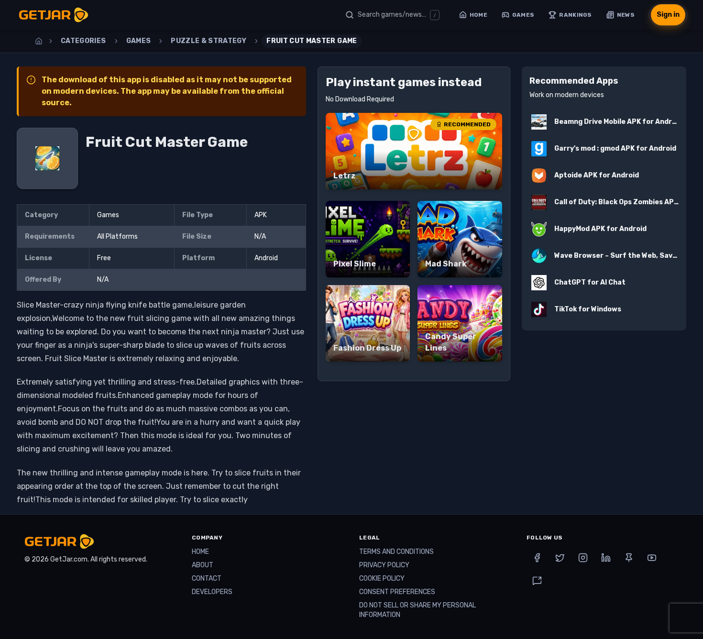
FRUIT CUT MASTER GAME (311, 41)
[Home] (38, 41)
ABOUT (202, 565)
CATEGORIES (83, 41)
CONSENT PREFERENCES (397, 592)
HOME (200, 552)
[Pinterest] (628, 557)
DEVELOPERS (212, 592)
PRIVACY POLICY (384, 565)
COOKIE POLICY (382, 578)
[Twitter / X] (560, 557)
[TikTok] (537, 580)
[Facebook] (537, 557)
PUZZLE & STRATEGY (208, 41)
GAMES (138, 41)
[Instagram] (582, 557)
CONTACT (206, 578)
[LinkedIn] (605, 557)
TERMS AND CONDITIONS (396, 552)
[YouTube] (651, 557)
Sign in (668, 15)
